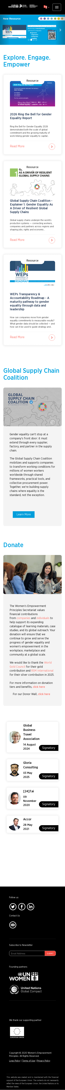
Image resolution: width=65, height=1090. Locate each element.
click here (39, 687)
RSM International (42, 670)
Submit (50, 954)
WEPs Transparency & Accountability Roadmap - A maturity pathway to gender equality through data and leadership (29, 302)
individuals (42, 618)
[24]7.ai (28, 791)
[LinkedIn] (30, 906)
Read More (17, 146)
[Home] (23, 6)
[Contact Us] (12, 924)
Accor (27, 819)
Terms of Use (28, 1061)
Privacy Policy (43, 1061)
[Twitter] (13, 906)
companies (23, 618)
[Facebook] (21, 906)
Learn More (24, 514)
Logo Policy (14, 1061)
